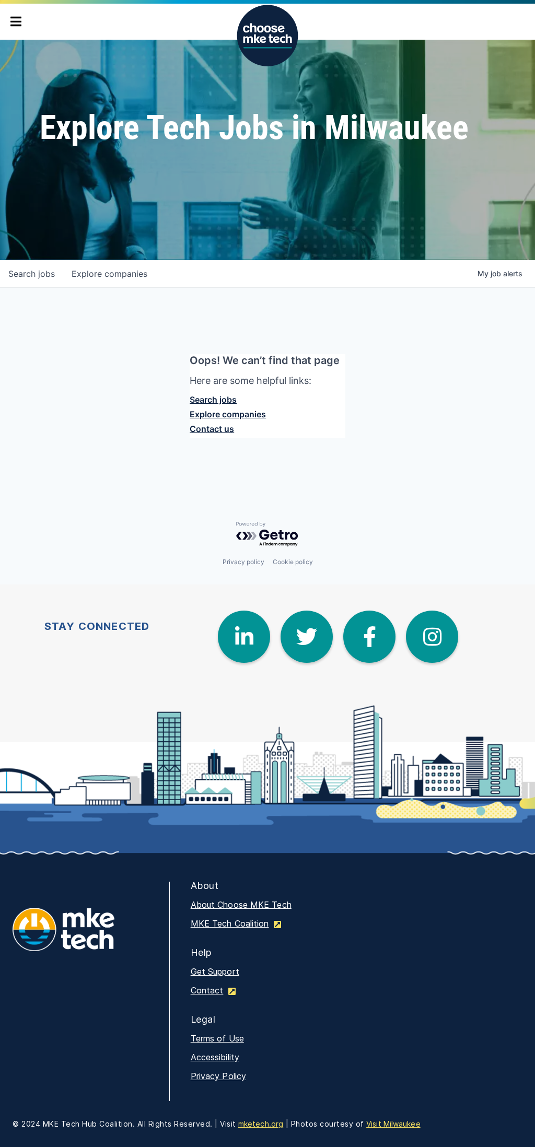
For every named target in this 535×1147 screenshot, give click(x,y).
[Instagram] (432, 637)
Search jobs (213, 399)
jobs (31, 273)
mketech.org (260, 1123)
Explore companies (228, 414)
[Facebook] (369, 637)
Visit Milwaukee (393, 1123)
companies (109, 273)
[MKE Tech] (80, 936)
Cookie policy (293, 562)
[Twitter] (307, 637)
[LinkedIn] (244, 637)
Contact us (212, 429)
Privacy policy (243, 562)
